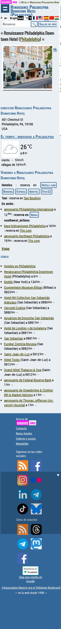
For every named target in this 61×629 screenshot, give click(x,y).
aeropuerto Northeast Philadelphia (26, 236)
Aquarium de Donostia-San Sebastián (29, 318)
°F (30, 18)
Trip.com (26, 230)
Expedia (20, 191)
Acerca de (25, 421)
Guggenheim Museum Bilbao (23, 287)
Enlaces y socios (26, 438)
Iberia (34, 214)
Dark (20, 18)
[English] (41, 19)
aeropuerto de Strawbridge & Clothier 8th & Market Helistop (28, 392)
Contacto (21, 428)
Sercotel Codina (14, 308)
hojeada (5, 8)
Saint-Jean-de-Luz (17, 354)
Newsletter (22, 444)
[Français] (35, 19)
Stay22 (46, 191)
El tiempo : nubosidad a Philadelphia (27, 136)
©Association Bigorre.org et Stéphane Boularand (31, 588)
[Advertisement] (30, 502)
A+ (5, 18)
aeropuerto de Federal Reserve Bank (27, 380)
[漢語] (51, 19)
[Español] (46, 19)
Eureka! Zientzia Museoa (20, 344)
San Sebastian (13, 338)
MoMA (8, 282)
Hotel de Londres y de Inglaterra (25, 328)
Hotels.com (48, 185)
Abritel (33, 191)
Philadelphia (30, 39)
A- (2, 17)
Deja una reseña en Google (30, 579)
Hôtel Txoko (12, 359)
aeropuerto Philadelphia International (28, 209)
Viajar (6, 248)
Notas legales (24, 433)
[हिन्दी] (57, 19)
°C (26, 18)
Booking (8, 191)
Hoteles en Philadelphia (19, 266)
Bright (13, 18)
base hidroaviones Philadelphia (25, 226)
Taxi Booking (32, 198)
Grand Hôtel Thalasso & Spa (22, 370)
